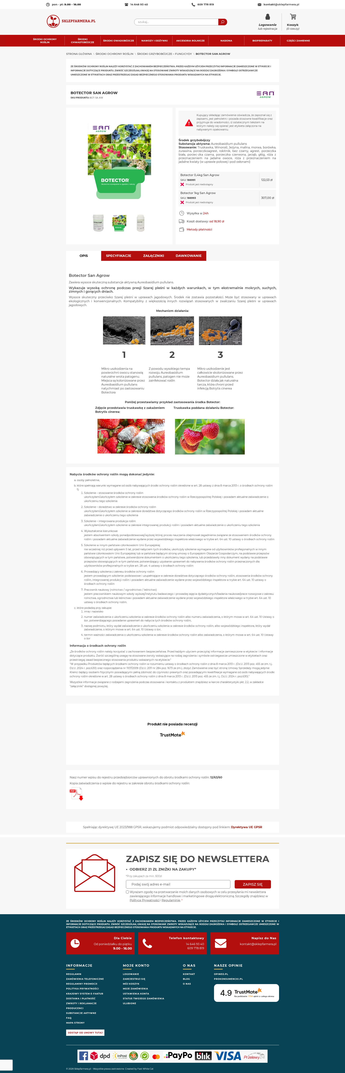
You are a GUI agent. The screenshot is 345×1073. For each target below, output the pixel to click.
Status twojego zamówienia (143, 998)
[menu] (172, 41)
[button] (99, 224)
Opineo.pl (221, 974)
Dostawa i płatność (81, 998)
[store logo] (74, 22)
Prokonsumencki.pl (228, 979)
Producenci (75, 1008)
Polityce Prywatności (145, 900)
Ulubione (129, 1003)
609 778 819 (205, 4)
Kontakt (189, 974)
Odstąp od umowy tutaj (85, 1032)
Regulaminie (171, 900)
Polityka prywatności (82, 988)
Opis (84, 256)
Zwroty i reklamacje (81, 1003)
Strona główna (79, 54)
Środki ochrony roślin (114, 54)
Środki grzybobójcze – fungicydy (164, 54)
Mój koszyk (131, 983)
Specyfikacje (118, 256)
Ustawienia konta (136, 993)
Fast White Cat (145, 1068)
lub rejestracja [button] (267, 26)
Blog (186, 979)
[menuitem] (47, 41)
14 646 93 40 (139, 4)
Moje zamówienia (135, 988)
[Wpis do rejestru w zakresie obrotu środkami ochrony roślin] (76, 799)
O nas (187, 983)
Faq (69, 1018)
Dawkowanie (189, 256)
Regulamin (73, 974)
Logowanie (131, 974)
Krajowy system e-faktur (84, 993)
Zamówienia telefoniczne (85, 979)
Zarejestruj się (134, 979)
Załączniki (153, 256)
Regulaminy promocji (81, 983)
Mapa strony (75, 1022)
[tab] (83, 256)
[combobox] (180, 22)
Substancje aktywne (81, 1013)
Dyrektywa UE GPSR (246, 827)
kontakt (281, 4)
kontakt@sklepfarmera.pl (258, 944)
